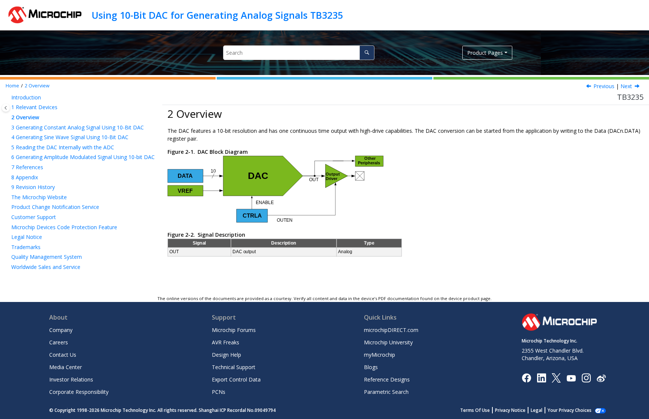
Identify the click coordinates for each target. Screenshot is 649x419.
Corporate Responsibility (79, 391)
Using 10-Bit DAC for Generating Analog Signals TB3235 (217, 15)
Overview (37, 86)
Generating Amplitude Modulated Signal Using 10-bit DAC (83, 157)
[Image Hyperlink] (571, 378)
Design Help (226, 354)
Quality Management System (46, 256)
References (27, 167)
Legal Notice (26, 236)
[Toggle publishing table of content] (6, 108)
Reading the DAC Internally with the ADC (62, 147)
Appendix (24, 177)
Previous (603, 86)
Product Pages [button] (485, 52)
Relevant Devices (34, 107)
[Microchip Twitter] (556, 377)
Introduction (26, 97)
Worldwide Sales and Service (45, 266)
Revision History (33, 187)
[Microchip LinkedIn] (541, 377)
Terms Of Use (475, 410)
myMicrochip (379, 354)
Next (626, 86)
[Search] (366, 52)
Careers (58, 342)
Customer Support (33, 217)
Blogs (371, 367)
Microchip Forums (234, 329)
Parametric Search (386, 391)
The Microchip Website (39, 197)
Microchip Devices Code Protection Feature (64, 227)
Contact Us (62, 354)
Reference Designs (387, 379)
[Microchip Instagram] (586, 377)
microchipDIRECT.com (391, 329)
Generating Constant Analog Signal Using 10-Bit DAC (77, 127)
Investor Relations (71, 379)
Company (60, 329)
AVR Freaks (225, 342)
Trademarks (26, 247)
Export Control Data (236, 379)
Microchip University (388, 342)
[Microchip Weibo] (601, 378)
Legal (536, 410)
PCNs (218, 391)
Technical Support (233, 367)
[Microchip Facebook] (526, 377)
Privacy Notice (510, 410)
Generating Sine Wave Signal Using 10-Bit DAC (69, 137)
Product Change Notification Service (55, 206)
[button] (8, 97)
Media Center (65, 367)
